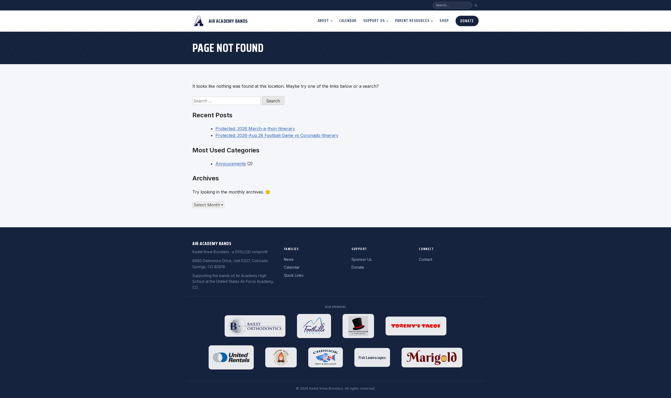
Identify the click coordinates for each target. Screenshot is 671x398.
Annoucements (230, 163)
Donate (467, 21)
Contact (425, 259)
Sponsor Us (361, 259)
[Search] (476, 5)
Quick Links (294, 275)
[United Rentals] (231, 357)
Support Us (374, 21)
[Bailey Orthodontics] (255, 326)
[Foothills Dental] (314, 326)
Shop (444, 21)
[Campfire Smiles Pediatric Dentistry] (281, 357)
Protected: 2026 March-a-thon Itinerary (255, 128)
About (323, 21)
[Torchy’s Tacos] (416, 326)
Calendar (347, 21)
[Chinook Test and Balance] (325, 357)
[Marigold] (432, 357)
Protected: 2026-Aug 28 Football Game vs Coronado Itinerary (276, 135)
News (289, 259)
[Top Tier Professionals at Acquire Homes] (358, 326)
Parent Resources (412, 21)
